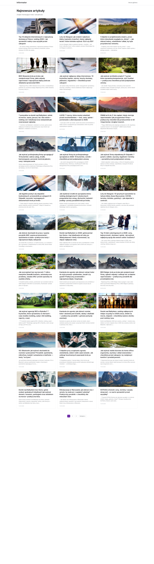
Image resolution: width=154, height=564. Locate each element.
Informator (22, 2)
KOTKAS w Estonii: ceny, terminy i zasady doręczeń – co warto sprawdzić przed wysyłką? (116, 392)
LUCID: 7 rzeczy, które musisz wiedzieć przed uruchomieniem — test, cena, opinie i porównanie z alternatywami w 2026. (76, 117)
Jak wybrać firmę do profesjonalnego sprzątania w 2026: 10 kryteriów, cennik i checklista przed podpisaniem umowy (75, 157)
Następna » (83, 416)
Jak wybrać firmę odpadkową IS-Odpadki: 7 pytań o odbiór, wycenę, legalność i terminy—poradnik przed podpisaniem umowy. (117, 157)
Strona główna (132, 2)
